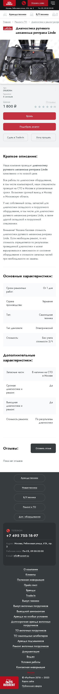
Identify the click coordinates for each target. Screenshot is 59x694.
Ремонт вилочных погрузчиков (31, 646)
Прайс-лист (30, 585)
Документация (30, 651)
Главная (7, 22)
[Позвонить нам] (24, 3)
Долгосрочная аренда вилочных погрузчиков (30, 623)
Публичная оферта (32, 686)
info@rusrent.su (21, 555)
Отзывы (50, 102)
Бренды (30, 590)
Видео (31, 657)
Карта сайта (28, 681)
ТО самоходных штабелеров (31, 636)
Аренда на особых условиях (31, 616)
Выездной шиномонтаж (31, 611)
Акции (30, 672)
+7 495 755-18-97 (22, 535)
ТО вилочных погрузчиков (30, 630)
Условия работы (30, 662)
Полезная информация (30, 580)
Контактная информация (30, 667)
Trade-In (31, 595)
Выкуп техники (30, 601)
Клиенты (31, 574)
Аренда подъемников (31, 641)
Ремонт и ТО (21, 22)
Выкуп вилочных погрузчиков (30, 606)
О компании (31, 569)
